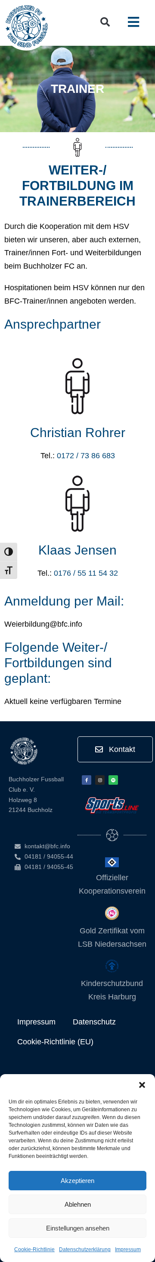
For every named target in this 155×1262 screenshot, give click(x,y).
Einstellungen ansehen (77, 1228)
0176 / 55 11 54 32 (86, 573)
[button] (142, 1085)
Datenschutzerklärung (85, 1249)
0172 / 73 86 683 (86, 455)
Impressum (128, 1249)
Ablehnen (78, 1204)
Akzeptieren (77, 1180)
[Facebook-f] (86, 780)
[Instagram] (100, 780)
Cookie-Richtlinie (34, 1249)
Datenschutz (94, 1022)
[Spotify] (113, 780)
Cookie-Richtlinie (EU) (55, 1041)
